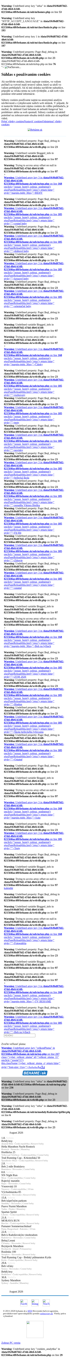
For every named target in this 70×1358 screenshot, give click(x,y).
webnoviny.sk (46, 1313)
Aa (32, 1067)
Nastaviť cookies (33, 121)
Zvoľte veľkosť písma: (13, 1044)
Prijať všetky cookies (12, 121)
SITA (30, 1311)
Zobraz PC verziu (10, 1342)
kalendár (8, 888)
